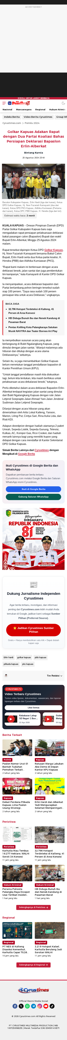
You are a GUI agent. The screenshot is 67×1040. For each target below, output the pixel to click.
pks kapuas (27, 664)
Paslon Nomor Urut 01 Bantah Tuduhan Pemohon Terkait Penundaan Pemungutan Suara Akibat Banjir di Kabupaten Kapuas (17, 771)
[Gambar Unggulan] (33, 181)
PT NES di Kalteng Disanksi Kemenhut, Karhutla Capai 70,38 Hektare (14, 951)
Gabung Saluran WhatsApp (33, 497)
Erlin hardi (8, 657)
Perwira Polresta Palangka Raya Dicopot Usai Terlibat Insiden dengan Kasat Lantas (16, 893)
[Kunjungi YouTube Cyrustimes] (45, 1006)
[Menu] (3, 103)
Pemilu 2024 (32, 123)
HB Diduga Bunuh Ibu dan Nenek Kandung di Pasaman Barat (48, 892)
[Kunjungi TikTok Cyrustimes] (52, 1006)
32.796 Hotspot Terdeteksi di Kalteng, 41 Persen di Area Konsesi (50, 853)
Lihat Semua (33, 708)
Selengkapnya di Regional (32, 965)
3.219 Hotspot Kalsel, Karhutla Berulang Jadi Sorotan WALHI (48, 949)
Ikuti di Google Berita (33, 489)
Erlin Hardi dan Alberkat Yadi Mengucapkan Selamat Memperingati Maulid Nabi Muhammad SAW (49, 808)
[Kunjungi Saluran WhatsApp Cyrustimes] (27, 1006)
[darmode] (63, 103)
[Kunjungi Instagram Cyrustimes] (39, 1006)
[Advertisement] (33, 54)
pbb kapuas (40, 657)
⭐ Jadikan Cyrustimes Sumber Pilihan (33, 630)
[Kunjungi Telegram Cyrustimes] (33, 1006)
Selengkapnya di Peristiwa (32, 907)
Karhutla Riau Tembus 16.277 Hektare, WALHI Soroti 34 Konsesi (15, 853)
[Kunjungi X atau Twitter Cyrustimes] (21, 1006)
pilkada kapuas (11, 664)
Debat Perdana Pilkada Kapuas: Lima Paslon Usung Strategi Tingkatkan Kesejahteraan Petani (16, 808)
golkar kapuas (24, 657)
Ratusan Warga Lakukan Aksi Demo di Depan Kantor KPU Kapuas (49, 766)
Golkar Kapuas (53, 250)
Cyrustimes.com (11, 123)
